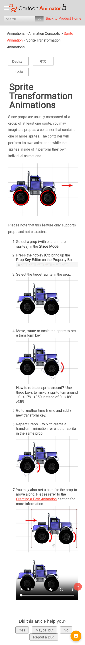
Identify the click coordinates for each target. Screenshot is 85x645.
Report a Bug (43, 637)
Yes (22, 630)
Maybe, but (44, 630)
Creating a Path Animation (36, 499)
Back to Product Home (63, 18)
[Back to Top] (78, 586)
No (66, 630)
